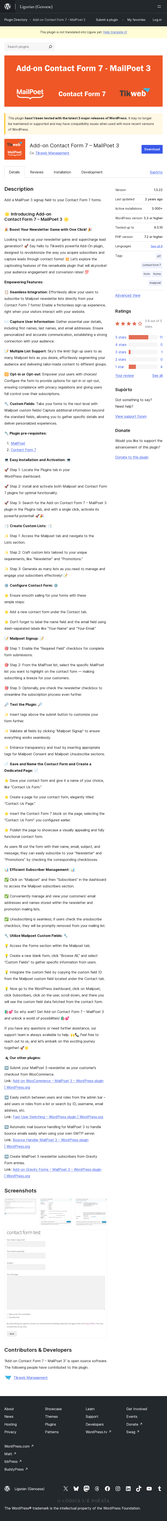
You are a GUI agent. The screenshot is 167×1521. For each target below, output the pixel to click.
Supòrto (156, 172)
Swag (133, 1432)
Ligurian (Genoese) (30, 1489)
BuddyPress (16, 1469)
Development (92, 172)
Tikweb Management (52, 153)
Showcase (53, 1409)
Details (14, 172)
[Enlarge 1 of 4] (30, 1204)
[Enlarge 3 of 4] (101, 1204)
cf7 (159, 256)
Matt (10, 1454)
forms (157, 274)
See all (157, 375)
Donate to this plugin (132, 457)
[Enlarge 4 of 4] (101, 1235)
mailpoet (155, 282)
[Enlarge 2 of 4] (66, 1204)
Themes (51, 1416)
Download (152, 149)
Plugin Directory (15, 20)
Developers (95, 1424)
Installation (62, 172)
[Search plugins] (50, 46)
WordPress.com (19, 1446)
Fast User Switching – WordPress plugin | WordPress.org (58, 1117)
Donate (134, 1424)
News (8, 1416)
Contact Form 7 (23, 450)
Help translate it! (115, 32)
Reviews (36, 172)
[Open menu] (160, 6)
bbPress (13, 1461)
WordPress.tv (99, 1432)
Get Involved (136, 1409)
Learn (90, 1409)
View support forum (131, 416)
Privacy (10, 1432)
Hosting (10, 1424)
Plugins (50, 1424)
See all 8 (157, 246)
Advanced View (127, 295)
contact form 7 (151, 265)
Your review (124, 375)
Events (131, 1416)
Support (92, 1416)
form (147, 274)
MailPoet (18, 443)
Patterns (52, 1432)
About (9, 1409)
